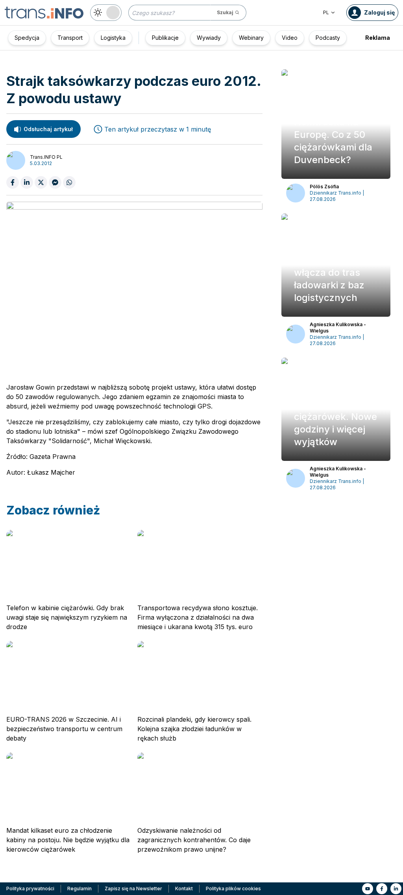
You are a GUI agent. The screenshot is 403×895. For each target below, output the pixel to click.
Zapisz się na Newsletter (133, 888)
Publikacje (165, 37)
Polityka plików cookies (233, 888)
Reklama (377, 37)
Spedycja (27, 37)
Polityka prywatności (30, 888)
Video (290, 37)
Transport (70, 37)
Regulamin (79, 888)
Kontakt (184, 888)
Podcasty (328, 37)
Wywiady (209, 37)
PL (326, 12)
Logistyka (113, 37)
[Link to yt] (367, 888)
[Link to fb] (381, 888)
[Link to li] (395, 888)
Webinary (251, 37)
